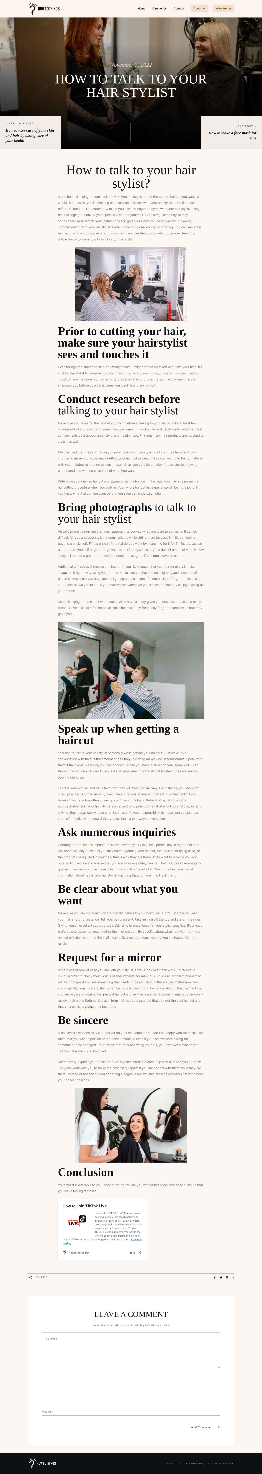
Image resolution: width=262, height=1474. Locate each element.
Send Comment (200, 1427)
